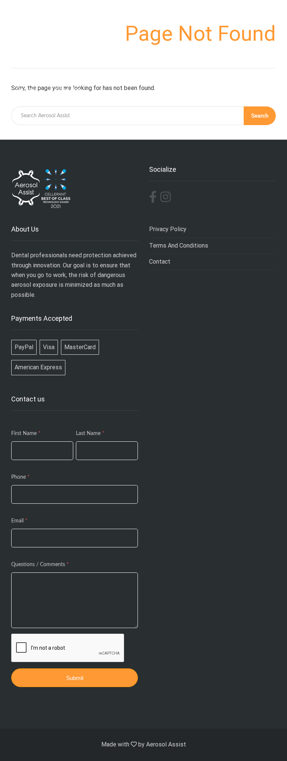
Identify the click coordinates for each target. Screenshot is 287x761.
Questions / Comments (40, 564)
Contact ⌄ (29, 89)
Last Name (90, 433)
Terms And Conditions (178, 245)
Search (259, 115)
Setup (163, 71)
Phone (20, 477)
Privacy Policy (167, 229)
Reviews (190, 71)
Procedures (132, 71)
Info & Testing (90, 71)
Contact (159, 261)
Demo (217, 71)
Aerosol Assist (166, 744)
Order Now (69, 89)
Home (23, 71)
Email (19, 521)
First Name (25, 433)
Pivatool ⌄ (247, 71)
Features (51, 71)
